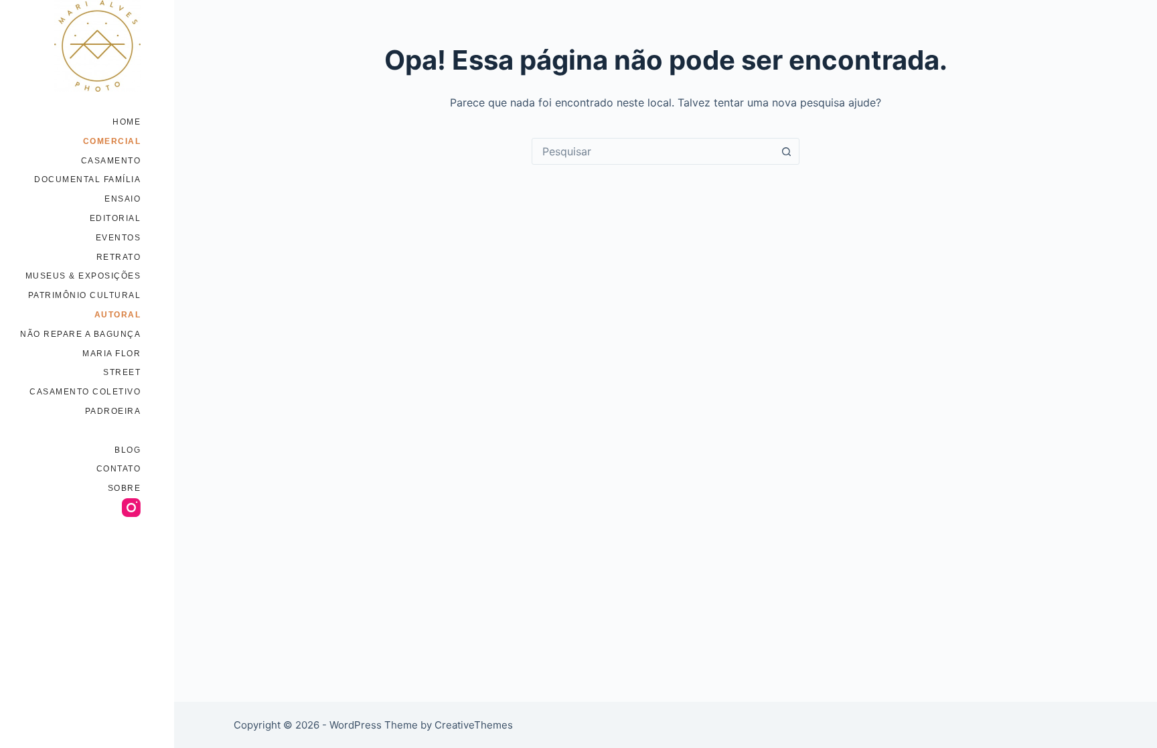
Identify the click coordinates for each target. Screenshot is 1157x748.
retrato (118, 257)
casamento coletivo (85, 391)
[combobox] (652, 151)
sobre (124, 488)
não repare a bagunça (80, 334)
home (126, 122)
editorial (115, 218)
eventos (118, 237)
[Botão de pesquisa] (786, 151)
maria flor (111, 353)
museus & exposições (83, 276)
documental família (87, 179)
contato (118, 468)
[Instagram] (131, 507)
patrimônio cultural (84, 295)
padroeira (113, 411)
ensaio (122, 199)
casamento (111, 160)
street (122, 372)
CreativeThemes (474, 725)
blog (127, 450)
